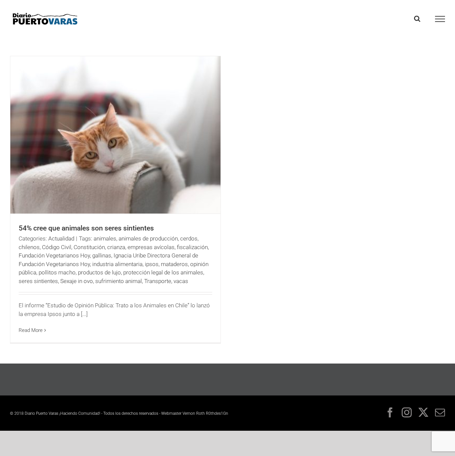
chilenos (29, 247)
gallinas (101, 255)
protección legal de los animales (163, 272)
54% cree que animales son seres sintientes (86, 228)
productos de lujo (99, 272)
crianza (116, 247)
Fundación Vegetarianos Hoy (54, 255)
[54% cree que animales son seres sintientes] (115, 135)
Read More (31, 330)
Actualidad (61, 238)
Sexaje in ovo (76, 281)
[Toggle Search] (417, 18)
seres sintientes (38, 281)
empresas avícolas (151, 247)
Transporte (157, 281)
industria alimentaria (117, 264)
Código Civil (56, 247)
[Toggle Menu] (440, 19)
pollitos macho (57, 272)
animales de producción (148, 238)
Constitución (89, 247)
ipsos (152, 264)
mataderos (174, 264)
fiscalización (192, 247)
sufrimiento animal (118, 281)
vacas (181, 281)
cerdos (189, 238)
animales (105, 238)
